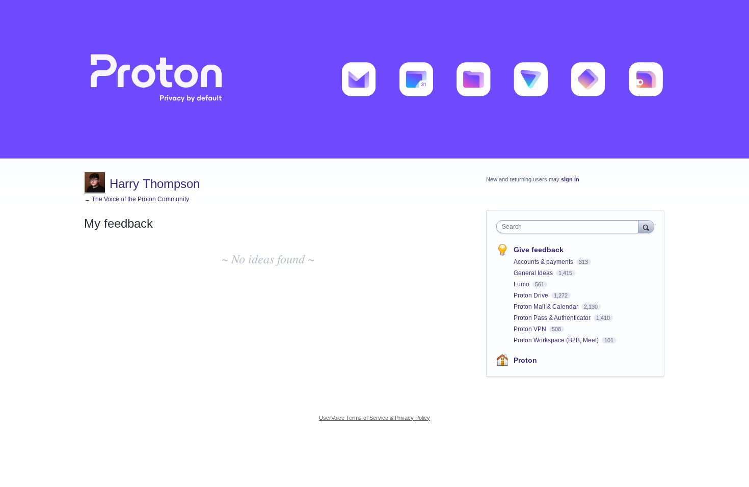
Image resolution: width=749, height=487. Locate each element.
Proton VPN (531, 329)
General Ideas (534, 273)
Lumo (522, 284)
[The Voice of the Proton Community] (374, 79)
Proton (525, 360)
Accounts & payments (544, 261)
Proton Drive (532, 295)
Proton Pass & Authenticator (553, 317)
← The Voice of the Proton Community (136, 199)
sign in (570, 179)
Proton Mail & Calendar (547, 306)
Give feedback (539, 250)
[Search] (646, 226)
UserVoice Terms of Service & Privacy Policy (374, 418)
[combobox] (569, 226)
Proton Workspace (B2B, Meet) (557, 340)
